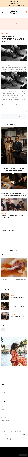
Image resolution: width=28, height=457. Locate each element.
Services (3, 411)
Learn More (15, 450)
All (3, 329)
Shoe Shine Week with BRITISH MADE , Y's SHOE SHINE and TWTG (13, 194)
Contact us (3, 417)
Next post (17, 116)
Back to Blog (15, 250)
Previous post (10, 116)
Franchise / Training (5, 420)
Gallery (2, 414)
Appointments (4, 397)
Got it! (23, 454)
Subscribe (24, 434)
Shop (2, 409)
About (2, 389)
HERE (16, 102)
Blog (16, 23)
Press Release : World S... (17, 297)
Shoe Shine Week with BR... (18, 306)
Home (11, 23)
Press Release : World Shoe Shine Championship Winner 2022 (13, 169)
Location (3, 392)
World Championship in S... (18, 316)
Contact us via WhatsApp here (7, 394)
